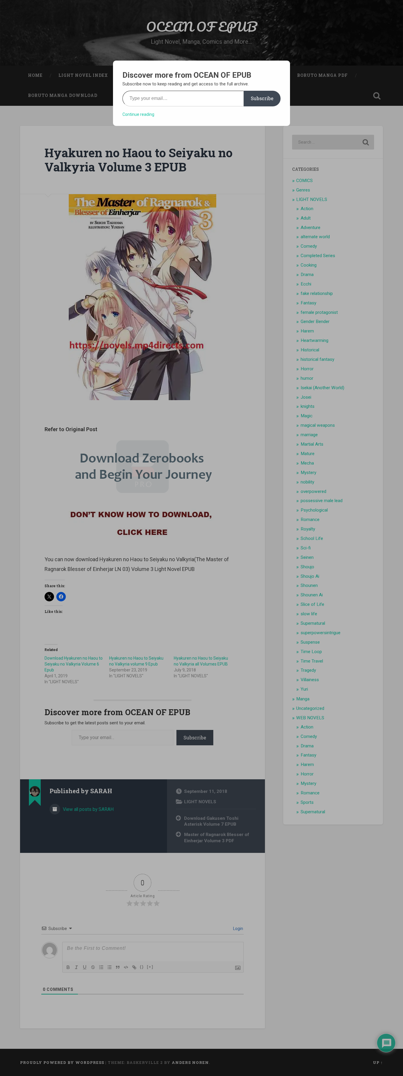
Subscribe (262, 98)
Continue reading (138, 114)
